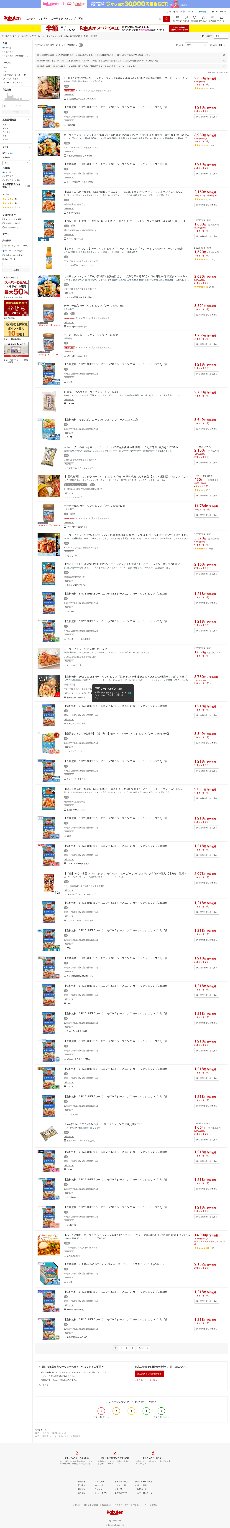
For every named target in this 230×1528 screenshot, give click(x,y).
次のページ (143, 1348)
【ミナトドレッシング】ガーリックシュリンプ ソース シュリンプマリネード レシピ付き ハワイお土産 (123, 248)
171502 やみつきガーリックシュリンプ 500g (91, 392)
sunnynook (71, 125)
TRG (69, 948)
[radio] (4, 48)
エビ (66, 1433)
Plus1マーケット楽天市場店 (78, 639)
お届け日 (6, 168)
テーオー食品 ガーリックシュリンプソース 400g (91, 335)
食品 (37, 1433)
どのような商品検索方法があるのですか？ (59, 1376)
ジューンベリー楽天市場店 (78, 864)
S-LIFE (69, 382)
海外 (11, 153)
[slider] (2, 100)
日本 (4, 125)
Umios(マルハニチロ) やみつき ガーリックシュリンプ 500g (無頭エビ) (103, 1124)
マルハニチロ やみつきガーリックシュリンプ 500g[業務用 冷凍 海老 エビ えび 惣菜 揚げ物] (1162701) (121, 447)
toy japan (70, 611)
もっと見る (43, 1385)
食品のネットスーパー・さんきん (81, 1141)
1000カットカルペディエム (78, 1059)
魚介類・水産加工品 (52, 1433)
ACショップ (72, 556)
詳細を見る (131, 66)
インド (5, 128)
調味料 (46, 1436)
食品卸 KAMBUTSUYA (76, 585)
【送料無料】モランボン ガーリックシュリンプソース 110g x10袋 (101, 419)
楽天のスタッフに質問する (149, 1374)
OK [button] (129, 693)
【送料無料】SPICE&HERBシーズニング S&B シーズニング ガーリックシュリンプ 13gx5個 (116, 107)
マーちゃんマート (74, 665)
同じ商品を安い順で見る (206, 117)
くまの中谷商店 (73, 213)
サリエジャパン (73, 1114)
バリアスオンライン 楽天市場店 (80, 920)
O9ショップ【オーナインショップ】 (82, 894)
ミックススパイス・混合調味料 (66, 1436)
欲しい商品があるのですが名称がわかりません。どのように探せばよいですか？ (75, 1372)
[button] (219, 12)
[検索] (167, 19)
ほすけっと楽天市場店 (76, 723)
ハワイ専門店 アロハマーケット (80, 265)
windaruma (71, 1225)
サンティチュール (74, 751)
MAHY (69, 1170)
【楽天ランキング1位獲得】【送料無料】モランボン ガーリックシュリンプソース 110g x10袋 (116, 733)
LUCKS (70, 1086)
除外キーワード (9, 259)
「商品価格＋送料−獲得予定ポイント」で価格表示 (55, 45)
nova (69, 836)
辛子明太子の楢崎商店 (76, 697)
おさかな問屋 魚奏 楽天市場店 (79, 156)
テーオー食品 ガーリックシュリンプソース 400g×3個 (94, 305)
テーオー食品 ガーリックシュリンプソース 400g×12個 (94, 505)
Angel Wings (72, 1197)
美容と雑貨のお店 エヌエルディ (80, 976)
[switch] (28, 186)
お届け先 (6, 158)
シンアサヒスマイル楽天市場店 (80, 182)
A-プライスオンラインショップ (80, 468)
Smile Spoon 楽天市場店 (77, 327)
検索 (17, 112)
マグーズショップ (74, 497)
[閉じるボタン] (224, 55)
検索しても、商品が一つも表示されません (59, 1380)
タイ (4, 136)
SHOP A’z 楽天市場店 (76, 1309)
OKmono (70, 1003)
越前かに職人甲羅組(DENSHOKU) (81, 99)
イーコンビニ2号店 (75, 239)
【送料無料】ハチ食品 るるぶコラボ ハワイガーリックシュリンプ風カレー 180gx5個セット (115, 1264)
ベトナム (6, 140)
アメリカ (6, 132)
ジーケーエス (72, 403)
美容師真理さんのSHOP (77, 1337)
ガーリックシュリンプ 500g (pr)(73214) (86, 649)
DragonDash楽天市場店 (77, 1031)
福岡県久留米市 (73, 1256)
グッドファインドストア (77, 779)
